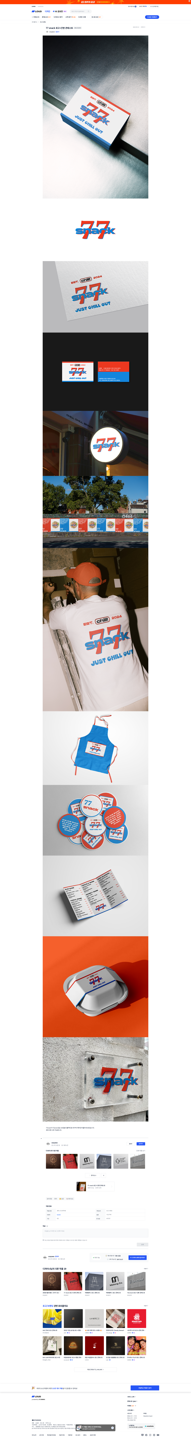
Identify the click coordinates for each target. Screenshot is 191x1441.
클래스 (85, 1435)
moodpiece (46, 1332)
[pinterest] (154, 1435)
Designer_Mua (46, 1360)
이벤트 (130, 1406)
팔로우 (57, 32)
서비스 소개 (130, 1397)
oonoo (87, 1360)
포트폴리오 (34, 22)
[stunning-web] (36, 1420)
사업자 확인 (62, 1435)
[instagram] (150, 1435)
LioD (107, 1360)
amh (65, 1333)
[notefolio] (40, 6)
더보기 (145, 1268)
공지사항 (41, 1435)
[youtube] (158, 1435)
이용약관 (70, 1435)
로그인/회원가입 (154, 6)
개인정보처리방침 (51, 1435)
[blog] (142, 1435)
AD (189, 1)
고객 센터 (130, 1410)
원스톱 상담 (96, 17)
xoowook (66, 1360)
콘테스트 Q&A (131, 1401)
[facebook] (146, 1435)
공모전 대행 (93, 1435)
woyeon (54, 1142)
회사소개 (34, 1435)
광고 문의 (78, 1435)
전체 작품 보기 (140, 1151)
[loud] (33, 6)
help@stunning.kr (147, 1416)
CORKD (87, 1333)
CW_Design (109, 1333)
